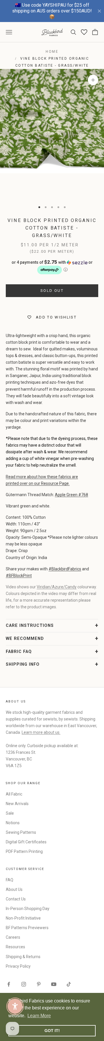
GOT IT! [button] (52, 1030)
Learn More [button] (39, 1015)
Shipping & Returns (23, 956)
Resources (15, 946)
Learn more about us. (41, 732)
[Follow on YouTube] (54, 984)
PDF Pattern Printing (24, 851)
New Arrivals (17, 803)
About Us (14, 889)
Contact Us (16, 899)
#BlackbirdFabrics (65, 569)
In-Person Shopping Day (27, 908)
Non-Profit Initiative (23, 918)
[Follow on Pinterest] (39, 984)
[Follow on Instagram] (24, 984)
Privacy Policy (18, 966)
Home (52, 52)
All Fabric (14, 794)
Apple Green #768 (71, 494)
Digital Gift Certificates (26, 842)
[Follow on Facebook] (9, 984)
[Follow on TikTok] (69, 984)
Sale (10, 813)
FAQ (9, 880)
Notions (13, 822)
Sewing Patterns (21, 832)
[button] (52, 267)
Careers (13, 937)
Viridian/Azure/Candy (57, 587)
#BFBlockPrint (19, 575)
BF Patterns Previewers (27, 927)
